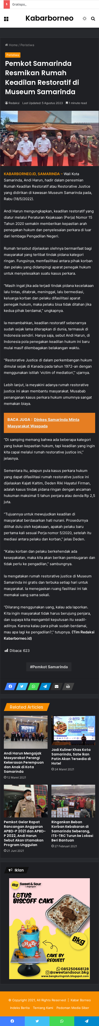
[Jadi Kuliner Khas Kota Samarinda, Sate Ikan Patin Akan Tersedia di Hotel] (73, 730)
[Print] (67, 686)
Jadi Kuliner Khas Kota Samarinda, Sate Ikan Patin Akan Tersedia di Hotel (71, 756)
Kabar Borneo (81, 1000)
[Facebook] (9, 686)
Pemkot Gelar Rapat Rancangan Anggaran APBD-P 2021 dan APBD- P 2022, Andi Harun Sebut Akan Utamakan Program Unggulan (25, 833)
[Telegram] (44, 686)
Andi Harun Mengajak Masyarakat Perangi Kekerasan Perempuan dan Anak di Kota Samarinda (24, 762)
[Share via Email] (55, 686)
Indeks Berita (20, 1008)
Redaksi (14, 103)
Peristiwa (27, 45)
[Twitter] (20, 686)
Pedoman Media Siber (72, 1008)
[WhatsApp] (32, 686)
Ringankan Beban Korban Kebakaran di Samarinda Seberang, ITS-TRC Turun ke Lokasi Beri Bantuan (72, 831)
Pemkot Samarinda (50, 666)
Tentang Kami (43, 1008)
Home (13, 45)
